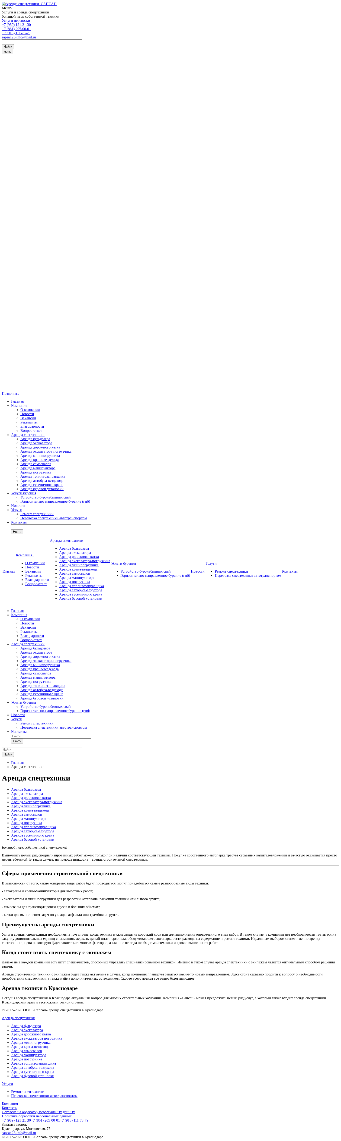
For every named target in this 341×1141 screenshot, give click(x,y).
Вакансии (28, 418)
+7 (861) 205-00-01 (16, 29)
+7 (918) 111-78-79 (16, 33)
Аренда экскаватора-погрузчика (45, 451)
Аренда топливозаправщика (42, 476)
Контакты (19, 522)
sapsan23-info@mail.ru (19, 37)
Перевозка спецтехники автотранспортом (53, 518)
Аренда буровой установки (42, 489)
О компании (30, 410)
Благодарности (32, 426)
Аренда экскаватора (36, 443)
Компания (19, 406)
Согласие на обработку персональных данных (38, 1112)
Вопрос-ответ (31, 431)
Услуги (16, 510)
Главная (17, 401)
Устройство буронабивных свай (45, 497)
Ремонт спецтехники (37, 514)
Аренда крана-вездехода (39, 460)
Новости (27, 414)
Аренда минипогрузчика (40, 456)
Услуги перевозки (16, 20)
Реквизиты (29, 422)
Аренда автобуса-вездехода (41, 481)
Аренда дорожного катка (40, 447)
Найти (8, 46)
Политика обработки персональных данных (37, 1116)
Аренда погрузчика (35, 472)
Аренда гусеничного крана (41, 485)
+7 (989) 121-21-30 (16, 25)
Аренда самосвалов (35, 464)
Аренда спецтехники (28, 435)
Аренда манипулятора (37, 468)
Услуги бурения (23, 493)
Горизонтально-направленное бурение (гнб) (55, 501)
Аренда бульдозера (35, 439)
